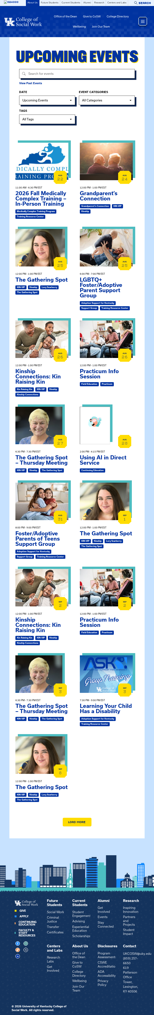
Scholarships (81, 936)
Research (99, 3)
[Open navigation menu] (143, 21)
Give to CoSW (92, 16)
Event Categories (93, 92)
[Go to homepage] (23, 21)
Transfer (53, 927)
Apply (24, 916)
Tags (23, 110)
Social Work (55, 912)
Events (102, 917)
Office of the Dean (65, 16)
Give (23, 910)
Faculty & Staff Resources (27, 933)
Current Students (71, 3)
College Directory (118, 16)
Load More (77, 822)
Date (23, 92)
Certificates (55, 932)
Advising (78, 921)
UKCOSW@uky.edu (137, 953)
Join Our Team (101, 26)
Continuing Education (27, 923)
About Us (32, 3)
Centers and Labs (116, 3)
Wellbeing (79, 26)
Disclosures (107, 946)
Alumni (87, 3)
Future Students (50, 3)
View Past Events (30, 83)
